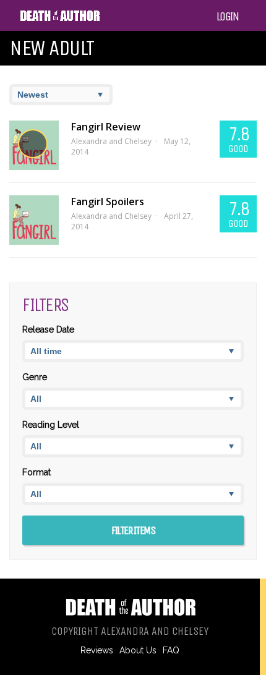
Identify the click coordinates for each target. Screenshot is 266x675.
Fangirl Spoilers (107, 201)
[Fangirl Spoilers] (34, 220)
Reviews (96, 650)
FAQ (171, 650)
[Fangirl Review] (34, 145)
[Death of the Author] (60, 19)
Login (228, 17)
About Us (138, 650)
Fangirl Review (105, 127)
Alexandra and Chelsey (111, 141)
